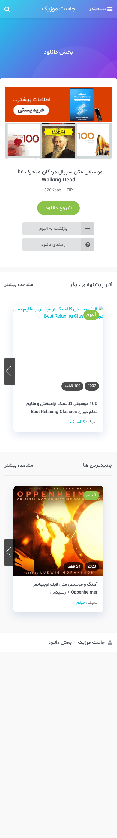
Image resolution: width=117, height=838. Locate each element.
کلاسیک (77, 422)
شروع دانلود (58, 208)
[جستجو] (20, 9)
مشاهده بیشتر (18, 284)
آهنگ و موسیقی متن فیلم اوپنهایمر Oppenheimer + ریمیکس (65, 588)
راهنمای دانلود (53, 244)
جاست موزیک (59, 9)
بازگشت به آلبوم (53, 229)
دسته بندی (97, 9)
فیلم (80, 603)
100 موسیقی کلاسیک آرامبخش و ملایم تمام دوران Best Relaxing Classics (62, 407)
